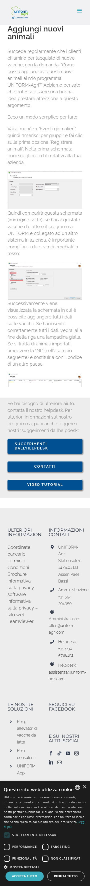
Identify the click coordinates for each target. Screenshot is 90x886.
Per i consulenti (26, 754)
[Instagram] (76, 753)
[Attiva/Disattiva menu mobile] (79, 10)
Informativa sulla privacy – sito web (23, 607)
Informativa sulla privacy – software (23, 587)
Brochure (17, 574)
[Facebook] (51, 753)
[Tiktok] (59, 753)
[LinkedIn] (51, 762)
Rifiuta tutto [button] (66, 876)
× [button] (84, 787)
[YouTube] (68, 753)
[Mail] (59, 762)
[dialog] (45, 833)
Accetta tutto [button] (24, 876)
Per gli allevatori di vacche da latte (27, 731)
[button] (45, 867)
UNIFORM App (26, 769)
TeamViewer (21, 621)
